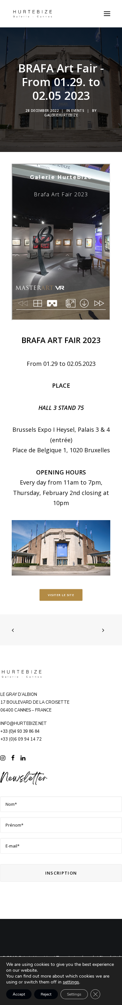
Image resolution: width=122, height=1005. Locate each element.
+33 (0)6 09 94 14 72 (21, 739)
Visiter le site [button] (61, 595)
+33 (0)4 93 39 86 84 (19, 731)
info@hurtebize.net (23, 724)
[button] (107, 13)
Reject (46, 994)
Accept (19, 994)
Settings (74, 994)
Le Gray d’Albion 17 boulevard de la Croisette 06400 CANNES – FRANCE (34, 702)
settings (71, 982)
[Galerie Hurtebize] (32, 14)
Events (77, 110)
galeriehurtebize (61, 115)
